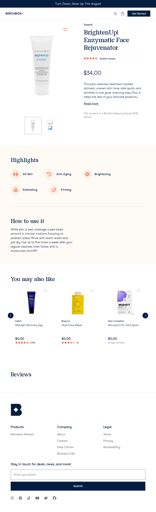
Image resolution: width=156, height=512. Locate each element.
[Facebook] (54, 498)
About (61, 434)
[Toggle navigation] (115, 13)
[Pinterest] (20, 498)
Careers (62, 441)
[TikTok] (28, 498)
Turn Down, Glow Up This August (78, 4)
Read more (91, 103)
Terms (107, 434)
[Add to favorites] (65, 29)
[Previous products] (11, 315)
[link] (32, 317)
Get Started (139, 13)
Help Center (65, 447)
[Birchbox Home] (14, 13)
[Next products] (145, 315)
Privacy (108, 441)
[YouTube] (37, 498)
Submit (78, 486)
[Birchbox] (16, 410)
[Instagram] (12, 498)
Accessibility (111, 447)
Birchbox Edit (66, 453)
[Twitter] (46, 498)
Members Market (22, 434)
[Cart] (122, 13)
